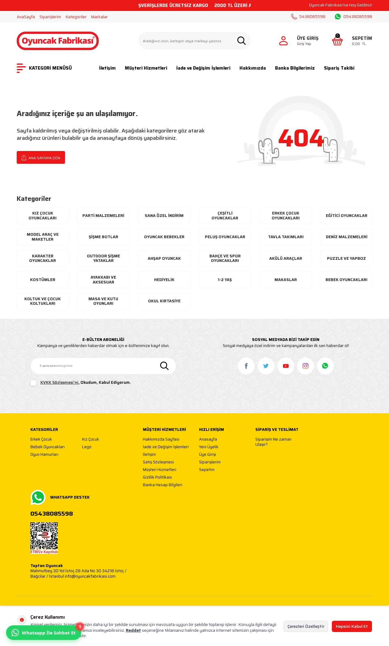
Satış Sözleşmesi (158, 462)
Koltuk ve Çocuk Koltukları (42, 301)
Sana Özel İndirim (164, 215)
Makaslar (285, 280)
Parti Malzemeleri (103, 215)
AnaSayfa (26, 17)
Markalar (99, 17)
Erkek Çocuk (41, 439)
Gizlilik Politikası (157, 477)
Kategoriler (76, 17)
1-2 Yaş (225, 280)
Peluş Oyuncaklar (225, 237)
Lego (86, 447)
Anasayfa (208, 439)
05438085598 (357, 17)
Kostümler (42, 280)
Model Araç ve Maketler (43, 236)
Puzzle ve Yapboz (346, 258)
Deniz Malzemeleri (346, 237)
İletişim (107, 68)
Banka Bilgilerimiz (295, 68)
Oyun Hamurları (44, 455)
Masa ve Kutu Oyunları (103, 301)
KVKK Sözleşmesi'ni (59, 382)
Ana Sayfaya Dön (44, 158)
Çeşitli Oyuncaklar (225, 215)
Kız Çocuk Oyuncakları (43, 215)
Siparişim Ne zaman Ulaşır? (273, 442)
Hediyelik (164, 280)
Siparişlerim (50, 17)
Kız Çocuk (90, 439)
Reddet (133, 630)
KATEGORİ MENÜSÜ (50, 68)
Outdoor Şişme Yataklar (103, 258)
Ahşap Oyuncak (164, 258)
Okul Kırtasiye (164, 301)
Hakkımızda (252, 68)
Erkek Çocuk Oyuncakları (286, 215)
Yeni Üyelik (209, 447)
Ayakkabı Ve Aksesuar (103, 279)
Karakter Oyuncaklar (42, 258)
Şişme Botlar (103, 237)
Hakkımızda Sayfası (161, 439)
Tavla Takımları (286, 237)
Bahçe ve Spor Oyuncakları (225, 258)
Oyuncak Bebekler (164, 237)
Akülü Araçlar (285, 258)
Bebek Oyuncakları (346, 280)
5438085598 (312, 16)
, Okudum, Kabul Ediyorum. (85, 383)
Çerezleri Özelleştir (305, 626)
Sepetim (207, 470)
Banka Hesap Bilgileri (162, 485)
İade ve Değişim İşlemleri (203, 68)
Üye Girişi (207, 455)
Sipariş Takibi (339, 68)
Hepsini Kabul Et (352, 626)
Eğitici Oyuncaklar (346, 215)
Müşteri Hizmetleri (146, 68)
